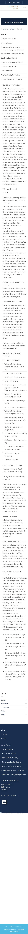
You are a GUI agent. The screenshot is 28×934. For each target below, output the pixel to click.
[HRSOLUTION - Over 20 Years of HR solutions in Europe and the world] (13, 7)
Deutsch (25, 7)
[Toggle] (26, 700)
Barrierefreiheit (14, 931)
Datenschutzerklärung (10, 929)
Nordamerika (5, 704)
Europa (3, 700)
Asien (3, 715)
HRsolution (4, 29)
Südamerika (5, 707)
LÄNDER (12, 29)
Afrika (3, 711)
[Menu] (2, 7)
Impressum (21, 929)
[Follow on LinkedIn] (4, 802)
